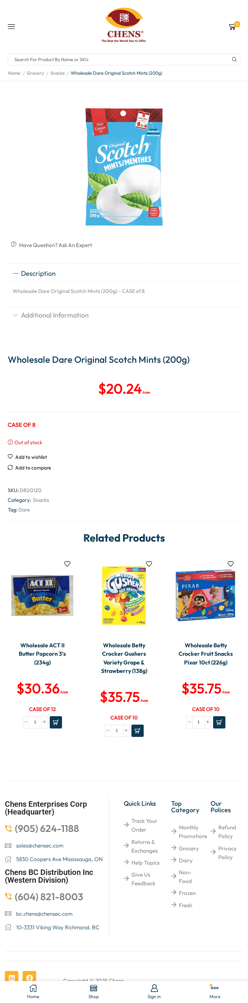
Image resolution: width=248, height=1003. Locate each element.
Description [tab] (38, 273)
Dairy (186, 860)
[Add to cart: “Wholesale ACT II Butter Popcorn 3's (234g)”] (56, 722)
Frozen (187, 893)
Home (14, 73)
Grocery (35, 73)
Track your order (144, 825)
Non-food (185, 876)
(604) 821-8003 (49, 896)
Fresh (185, 905)
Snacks (57, 73)
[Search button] (234, 59)
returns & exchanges (144, 846)
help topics (145, 862)
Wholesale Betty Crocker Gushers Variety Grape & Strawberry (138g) (124, 658)
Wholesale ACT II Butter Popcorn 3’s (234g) (42, 654)
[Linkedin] (11, 978)
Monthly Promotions (193, 831)
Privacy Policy (227, 852)
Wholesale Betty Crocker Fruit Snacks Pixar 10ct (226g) (206, 654)
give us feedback (143, 879)
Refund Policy (227, 831)
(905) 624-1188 (47, 828)
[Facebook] (29, 978)
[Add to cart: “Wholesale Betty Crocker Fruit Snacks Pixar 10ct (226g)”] (219, 722)
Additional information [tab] (54, 315)
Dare (24, 509)
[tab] (124, 273)
